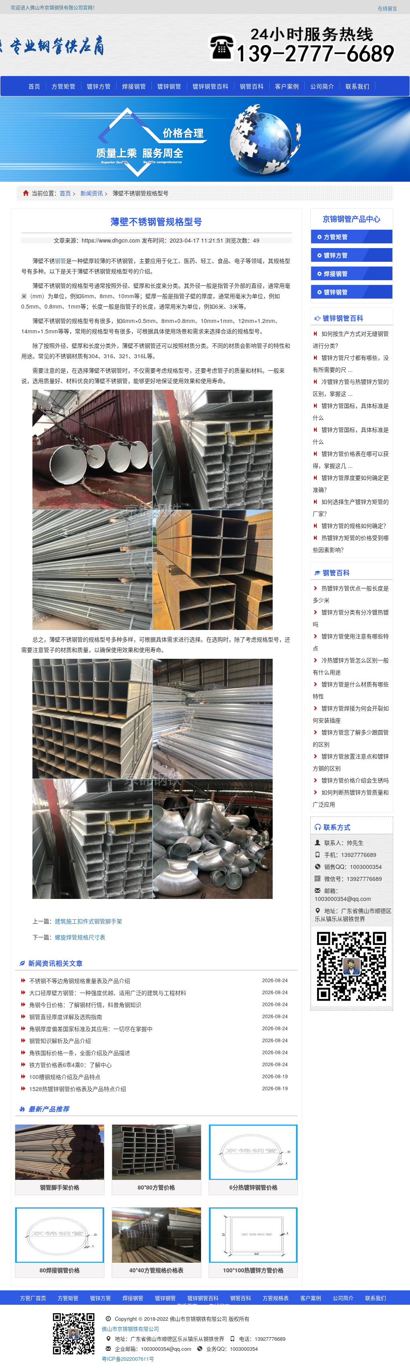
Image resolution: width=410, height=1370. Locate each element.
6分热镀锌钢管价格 (253, 1187)
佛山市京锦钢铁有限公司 (130, 1328)
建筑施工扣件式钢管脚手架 (88, 921)
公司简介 (322, 86)
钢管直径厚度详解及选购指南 (65, 1017)
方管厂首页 (33, 1298)
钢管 (60, 261)
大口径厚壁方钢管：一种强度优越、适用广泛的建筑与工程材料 (107, 993)
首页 (34, 86)
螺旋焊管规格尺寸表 (80, 937)
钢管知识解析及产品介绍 (60, 1041)
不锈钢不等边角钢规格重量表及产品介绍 (79, 981)
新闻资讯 (91, 193)
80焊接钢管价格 (60, 1270)
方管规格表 (276, 1298)
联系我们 (358, 86)
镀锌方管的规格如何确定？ (355, 526)
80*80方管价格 (156, 1187)
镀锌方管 (99, 86)
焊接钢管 (134, 86)
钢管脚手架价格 (59, 1187)
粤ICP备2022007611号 (128, 1358)
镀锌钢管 (169, 86)
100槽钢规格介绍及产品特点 (64, 1077)
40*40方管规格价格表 (156, 1270)
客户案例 (287, 86)
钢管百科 (252, 86)
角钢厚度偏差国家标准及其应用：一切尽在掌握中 (91, 1029)
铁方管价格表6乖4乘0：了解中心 (70, 1065)
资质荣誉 (187, 1306)
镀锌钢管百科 (211, 86)
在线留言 (387, 8)
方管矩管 (64, 86)
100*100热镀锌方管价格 (253, 1270)
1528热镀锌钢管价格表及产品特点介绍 (77, 1089)
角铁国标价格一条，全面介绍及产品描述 (79, 1053)
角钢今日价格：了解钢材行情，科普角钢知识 (85, 1005)
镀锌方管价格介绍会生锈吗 (355, 780)
